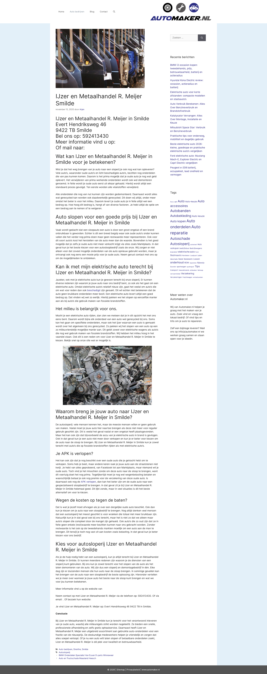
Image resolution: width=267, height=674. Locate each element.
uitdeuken (193, 270)
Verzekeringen (176, 277)
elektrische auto (186, 251)
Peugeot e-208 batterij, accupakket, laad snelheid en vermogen (186, 171)
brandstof (173, 252)
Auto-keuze (191, 201)
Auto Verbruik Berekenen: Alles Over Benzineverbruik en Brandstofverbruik (187, 107)
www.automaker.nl (151, 669)
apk (175, 202)
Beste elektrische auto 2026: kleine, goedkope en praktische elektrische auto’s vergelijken (187, 147)
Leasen (196, 259)
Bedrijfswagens (196, 248)
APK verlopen (88, 481)
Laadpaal (193, 255)
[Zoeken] (202, 37)
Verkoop (200, 270)
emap (122, 669)
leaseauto (188, 259)
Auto (181, 201)
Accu (172, 202)
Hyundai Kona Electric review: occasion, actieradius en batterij (186, 84)
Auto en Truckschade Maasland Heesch (77, 658)
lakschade (174, 259)
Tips (197, 266)
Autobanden (180, 211)
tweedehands (184, 270)
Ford (197, 252)
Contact (103, 11)
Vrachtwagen (187, 277)
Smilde (85, 649)
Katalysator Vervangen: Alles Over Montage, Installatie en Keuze (186, 119)
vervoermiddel (175, 274)
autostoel (193, 244)
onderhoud (177, 262)
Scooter (173, 267)
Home (61, 11)
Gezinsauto (176, 255)
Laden (199, 255)
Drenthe (77, 649)
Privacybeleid (133, 669)
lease (180, 259)
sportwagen (181, 267)
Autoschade (180, 238)
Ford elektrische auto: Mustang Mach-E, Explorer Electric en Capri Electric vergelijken (187, 159)
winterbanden (198, 277)
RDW (186, 262)
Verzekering (187, 273)
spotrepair (190, 267)
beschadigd (93, 290)
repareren (193, 263)
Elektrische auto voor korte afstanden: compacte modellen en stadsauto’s (187, 96)
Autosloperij (64, 652)
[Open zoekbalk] (114, 11)
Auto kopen (178, 221)
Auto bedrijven (77, 11)
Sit (118, 669)
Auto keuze (198, 216)
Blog (92, 11)
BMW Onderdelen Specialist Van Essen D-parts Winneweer (86, 655)
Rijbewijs (200, 263)
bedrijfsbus (184, 248)
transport (174, 270)
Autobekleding (180, 216)
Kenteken (186, 255)
